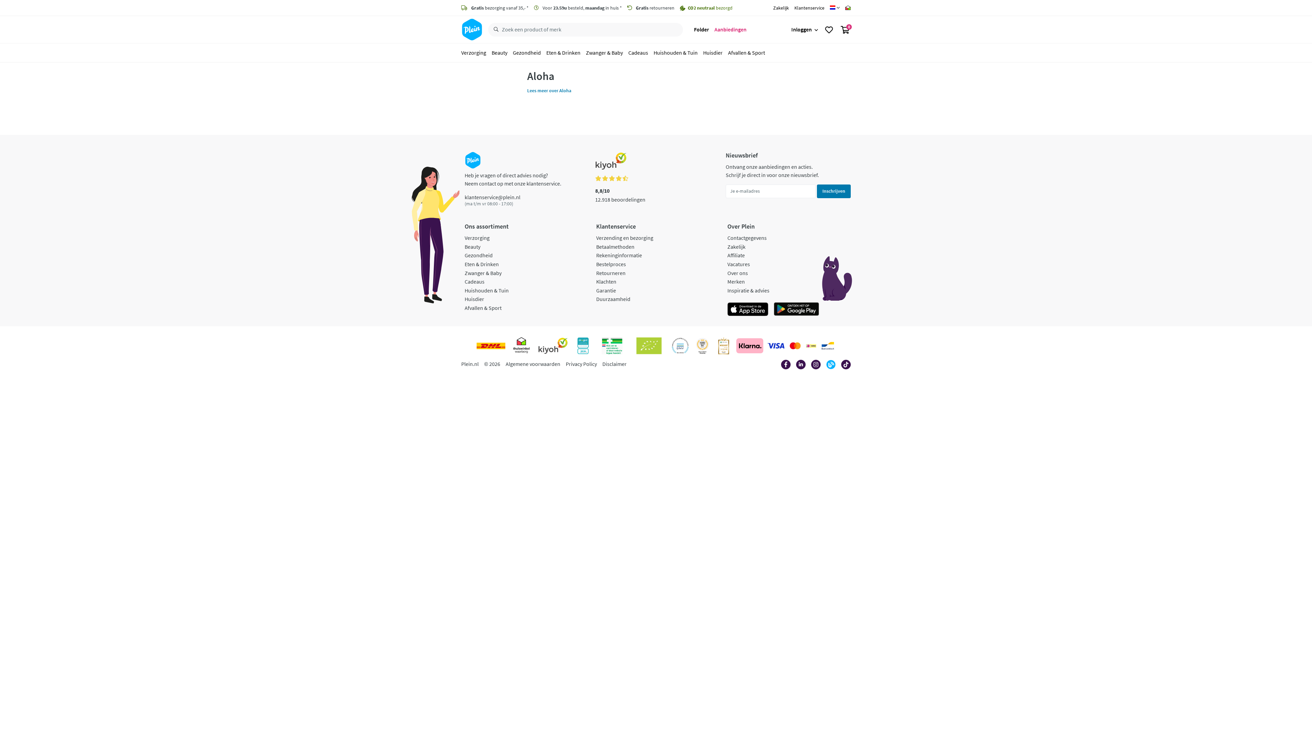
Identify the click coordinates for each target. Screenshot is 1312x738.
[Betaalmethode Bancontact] (827, 346)
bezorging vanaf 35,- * (500, 8)
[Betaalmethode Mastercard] (795, 346)
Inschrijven (833, 191)
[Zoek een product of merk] (494, 30)
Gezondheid (527, 52)
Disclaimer (614, 363)
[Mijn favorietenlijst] (829, 30)
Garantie (606, 290)
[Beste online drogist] (702, 345)
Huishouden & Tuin (676, 52)
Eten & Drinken (563, 52)
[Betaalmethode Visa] (775, 345)
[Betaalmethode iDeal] (811, 346)
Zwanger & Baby (604, 52)
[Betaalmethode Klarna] (749, 345)
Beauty (499, 52)
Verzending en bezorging (624, 237)
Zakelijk (781, 8)
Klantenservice (809, 8)
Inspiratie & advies (748, 290)
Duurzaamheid (613, 299)
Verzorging (473, 52)
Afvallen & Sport (746, 52)
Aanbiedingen (730, 29)
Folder (701, 29)
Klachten (606, 281)
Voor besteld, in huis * (582, 8)
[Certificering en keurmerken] (649, 345)
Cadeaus (638, 52)
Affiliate (736, 255)
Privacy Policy (581, 363)
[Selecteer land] (835, 7)
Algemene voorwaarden (533, 363)
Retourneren (611, 273)
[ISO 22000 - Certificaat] (680, 345)
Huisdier (713, 52)
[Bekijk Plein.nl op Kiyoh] (553, 345)
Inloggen (801, 29)
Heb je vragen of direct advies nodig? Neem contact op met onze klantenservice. (513, 179)
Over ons (737, 273)
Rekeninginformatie (619, 255)
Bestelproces (611, 264)
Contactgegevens (747, 237)
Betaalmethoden (615, 246)
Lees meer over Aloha (549, 90)
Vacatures (738, 264)
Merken (736, 281)
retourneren (655, 8)
